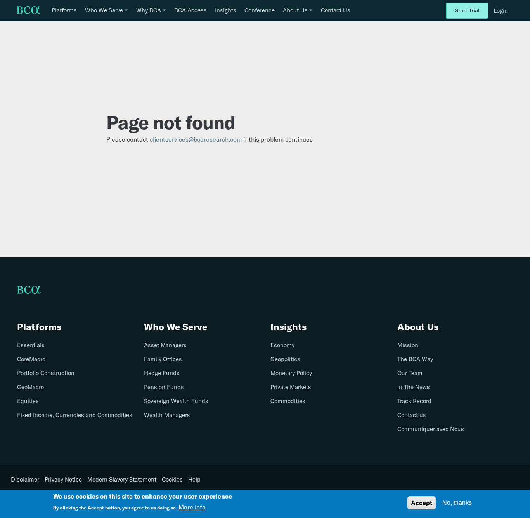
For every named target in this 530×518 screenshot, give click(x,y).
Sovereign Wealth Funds (176, 401)
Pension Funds (164, 387)
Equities (28, 401)
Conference (259, 10)
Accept (421, 503)
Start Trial (467, 10)
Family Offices (163, 359)
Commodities (287, 401)
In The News (413, 387)
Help (194, 479)
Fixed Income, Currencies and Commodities (74, 415)
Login (501, 10)
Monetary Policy (291, 373)
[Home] (29, 11)
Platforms (64, 10)
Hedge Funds (162, 373)
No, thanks (457, 502)
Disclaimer (25, 479)
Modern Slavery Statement (121, 479)
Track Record (414, 401)
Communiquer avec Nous (430, 429)
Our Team (410, 373)
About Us (417, 327)
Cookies (172, 479)
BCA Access (190, 10)
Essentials (31, 345)
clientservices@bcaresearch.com (196, 139)
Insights (225, 10)
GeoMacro (30, 387)
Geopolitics (285, 359)
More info (192, 507)
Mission (407, 345)
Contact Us (335, 10)
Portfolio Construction (45, 373)
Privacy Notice (63, 479)
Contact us (411, 415)
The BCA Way (415, 359)
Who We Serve (175, 327)
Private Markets (290, 387)
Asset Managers (165, 345)
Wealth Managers (167, 415)
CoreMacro (31, 359)
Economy (282, 345)
